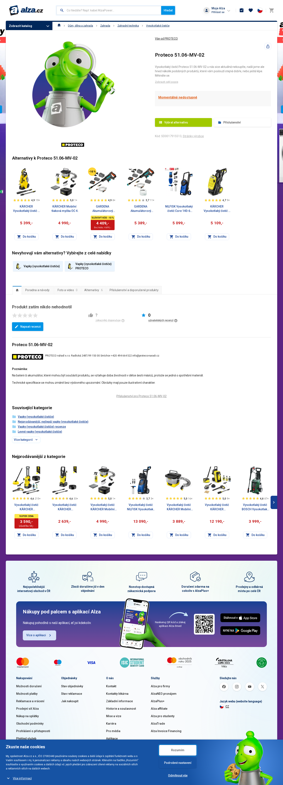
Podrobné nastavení (177, 762)
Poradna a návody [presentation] (37, 290)
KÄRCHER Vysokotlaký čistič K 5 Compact (217, 209)
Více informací (22, 778)
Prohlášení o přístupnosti (33, 731)
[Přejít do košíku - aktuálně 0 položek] (271, 10)
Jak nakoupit (69, 701)
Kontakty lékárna (117, 693)
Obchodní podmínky (30, 723)
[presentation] (17, 290)
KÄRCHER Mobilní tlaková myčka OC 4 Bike (64, 209)
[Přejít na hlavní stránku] (26, 10)
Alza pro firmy (160, 686)
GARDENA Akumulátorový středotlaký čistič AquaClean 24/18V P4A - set (102, 209)
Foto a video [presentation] (67, 290)
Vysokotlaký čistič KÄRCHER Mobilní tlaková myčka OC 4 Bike (103, 507)
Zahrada (105, 25)
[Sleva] (92, 171)
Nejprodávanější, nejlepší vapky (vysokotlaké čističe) (53, 421)
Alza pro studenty (162, 716)
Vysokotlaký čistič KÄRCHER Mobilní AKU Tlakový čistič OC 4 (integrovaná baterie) (179, 507)
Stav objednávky (72, 686)
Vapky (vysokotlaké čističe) (36, 416)
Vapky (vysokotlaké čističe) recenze (42, 426)
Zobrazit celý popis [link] (166, 81)
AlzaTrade (158, 723)
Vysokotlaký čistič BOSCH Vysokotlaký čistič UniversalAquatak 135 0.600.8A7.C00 (255, 507)
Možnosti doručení (29, 686)
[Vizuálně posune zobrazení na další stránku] (274, 502)
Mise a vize (113, 716)
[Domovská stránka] (59, 25)
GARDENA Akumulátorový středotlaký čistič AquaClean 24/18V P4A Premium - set (140, 209)
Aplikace (112, 738)
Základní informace (119, 701)
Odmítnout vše (177, 775)
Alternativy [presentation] (93, 290)
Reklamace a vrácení (30, 701)
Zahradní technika (128, 25)
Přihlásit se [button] (218, 12)
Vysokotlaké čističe (157, 25)
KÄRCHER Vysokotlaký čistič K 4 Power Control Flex (26, 209)
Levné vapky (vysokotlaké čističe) (40, 431)
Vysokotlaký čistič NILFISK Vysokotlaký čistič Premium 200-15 (141, 507)
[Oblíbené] (250, 10)
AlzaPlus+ (157, 701)
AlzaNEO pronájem (164, 693)
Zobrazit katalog (20, 26)
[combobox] (109, 10)
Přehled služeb (26, 738)
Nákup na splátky (27, 716)
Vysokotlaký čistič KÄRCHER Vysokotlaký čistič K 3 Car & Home (26, 507)
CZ (227, 706)
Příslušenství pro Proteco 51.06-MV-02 (141, 396)
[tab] (17, 290)
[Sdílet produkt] (268, 46)
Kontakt (111, 686)
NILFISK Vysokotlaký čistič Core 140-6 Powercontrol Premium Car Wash (179, 209)
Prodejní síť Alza (27, 708)
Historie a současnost (121, 708)
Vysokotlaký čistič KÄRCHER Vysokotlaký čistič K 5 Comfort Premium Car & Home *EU (216, 507)
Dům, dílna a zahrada (80, 25)
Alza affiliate (159, 708)
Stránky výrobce (193, 136)
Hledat (168, 10)
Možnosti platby (26, 693)
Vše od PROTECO (166, 38)
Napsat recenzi (30, 326)
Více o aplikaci (36, 635)
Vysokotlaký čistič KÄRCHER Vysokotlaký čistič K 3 (64, 507)
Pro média (113, 731)
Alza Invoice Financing (166, 731)
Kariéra (111, 723)
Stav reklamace (71, 693)
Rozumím (177, 750)
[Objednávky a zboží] (241, 10)
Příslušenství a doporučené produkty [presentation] (134, 290)
